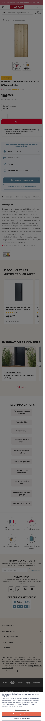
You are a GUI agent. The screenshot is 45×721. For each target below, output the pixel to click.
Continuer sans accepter (22, 710)
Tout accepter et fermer (21, 714)
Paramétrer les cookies (22, 718)
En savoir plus (17, 707)
